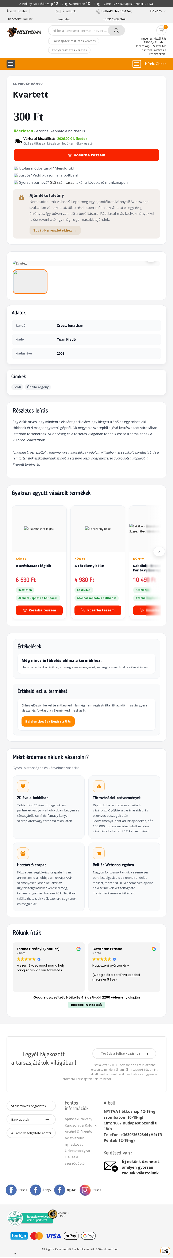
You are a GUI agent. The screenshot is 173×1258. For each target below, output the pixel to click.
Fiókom (156, 11)
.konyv (46, 1190)
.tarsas (22, 1190)
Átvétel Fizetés (17, 11)
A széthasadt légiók (33, 565)
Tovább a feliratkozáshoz (121, 1053)
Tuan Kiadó (66, 339)
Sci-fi (17, 387)
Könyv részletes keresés (69, 50)
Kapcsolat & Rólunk (80, 1125)
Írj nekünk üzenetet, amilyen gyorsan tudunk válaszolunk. (141, 1167)
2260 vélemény (114, 997)
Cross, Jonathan (70, 325)
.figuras (71, 1190)
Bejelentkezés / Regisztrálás (48, 721)
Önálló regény (38, 387)
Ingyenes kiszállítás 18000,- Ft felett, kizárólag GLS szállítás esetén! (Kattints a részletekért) (151, 46)
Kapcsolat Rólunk (20, 19)
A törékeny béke (89, 565)
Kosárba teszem (89, 154)
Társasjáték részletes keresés (74, 41)
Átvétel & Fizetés (78, 1131)
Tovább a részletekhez (55, 230)
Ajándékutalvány (78, 1118)
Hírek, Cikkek (155, 63)
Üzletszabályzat (77, 1150)
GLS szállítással (63, 182)
